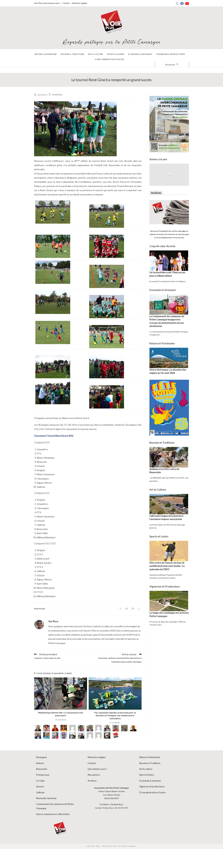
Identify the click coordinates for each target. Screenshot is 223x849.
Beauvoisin (41, 768)
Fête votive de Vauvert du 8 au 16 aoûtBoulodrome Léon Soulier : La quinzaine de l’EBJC (167, 566)
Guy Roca (42, 95)
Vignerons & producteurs (152, 786)
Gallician (40, 792)
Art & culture (145, 768)
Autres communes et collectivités (53, 814)
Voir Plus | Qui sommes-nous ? (47, 3)
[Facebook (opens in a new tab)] (182, 3)
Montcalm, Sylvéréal (46, 798)
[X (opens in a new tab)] (177, 3)
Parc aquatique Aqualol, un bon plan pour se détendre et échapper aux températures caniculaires (115, 715)
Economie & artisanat (150, 780)
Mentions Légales (79, 3)
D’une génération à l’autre (152, 792)
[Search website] (172, 64)
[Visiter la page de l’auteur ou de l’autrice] (39, 624)
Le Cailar (40, 780)
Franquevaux (42, 774)
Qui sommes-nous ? (97, 768)
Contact (66, 3)
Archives (92, 780)
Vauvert (40, 786)
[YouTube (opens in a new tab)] (186, 3)
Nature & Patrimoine (149, 757)
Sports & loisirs (146, 774)
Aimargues (41, 757)
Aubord (40, 763)
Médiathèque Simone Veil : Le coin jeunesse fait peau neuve (60, 714)
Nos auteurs (94, 774)
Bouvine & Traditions (149, 763)
